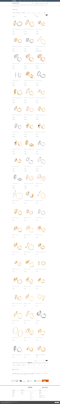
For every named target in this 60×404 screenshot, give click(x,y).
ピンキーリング (31, 392)
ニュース (40, 394)
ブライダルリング (31, 393)
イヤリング (31, 395)
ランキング (22, 394)
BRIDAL (13, 394)
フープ (13, 373)
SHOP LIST (13, 395)
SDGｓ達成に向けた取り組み (41, 395)
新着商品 (22, 392)
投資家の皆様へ (40, 392)
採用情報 (40, 393)
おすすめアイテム (22, 393)
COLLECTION (13, 392)
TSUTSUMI (14, 0)
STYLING (13, 393)
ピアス (30, 394)
